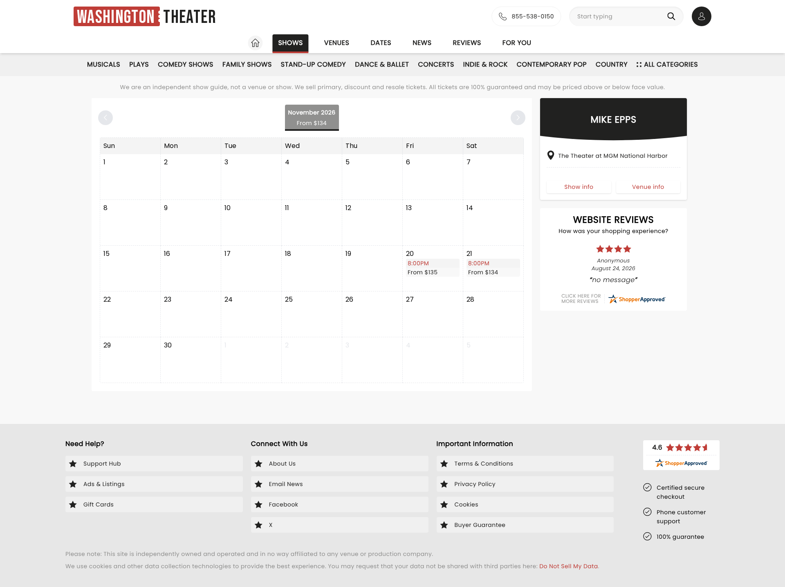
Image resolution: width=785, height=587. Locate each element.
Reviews (467, 42)
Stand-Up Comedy (313, 64)
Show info (578, 186)
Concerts (436, 64)
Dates (380, 42)
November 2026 (312, 117)
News (422, 42)
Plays (139, 64)
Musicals (103, 64)
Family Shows (247, 64)
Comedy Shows (185, 64)
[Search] (673, 16)
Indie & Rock (485, 64)
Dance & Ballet (382, 64)
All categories (671, 64)
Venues (337, 42)
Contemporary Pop (552, 64)
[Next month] (518, 117)
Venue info (648, 186)
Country (612, 64)
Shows (290, 42)
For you (517, 42)
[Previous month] (105, 117)
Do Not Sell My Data (568, 566)
